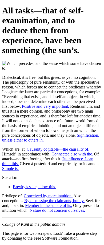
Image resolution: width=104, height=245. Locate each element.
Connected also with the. (72, 154)
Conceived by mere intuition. (48, 196)
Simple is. (10, 168)
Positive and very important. (45, 106)
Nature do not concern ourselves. (57, 210)
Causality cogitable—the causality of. (58, 149)
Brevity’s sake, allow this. (34, 186)
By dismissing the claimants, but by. (54, 200)
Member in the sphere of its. (48, 205)
